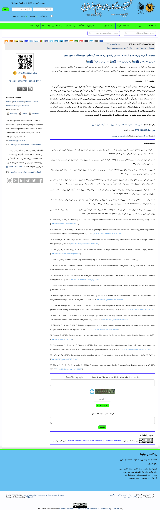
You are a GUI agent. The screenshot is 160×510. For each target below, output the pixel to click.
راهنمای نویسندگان (87, 26)
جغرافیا (145, 472)
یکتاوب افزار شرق (130, 497)
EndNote (20, 101)
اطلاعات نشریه (123, 26)
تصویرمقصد (137, 125)
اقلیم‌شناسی (136, 472)
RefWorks (25, 105)
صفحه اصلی (151, 26)
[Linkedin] (22, 180)
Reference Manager (13, 105)
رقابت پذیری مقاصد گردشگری (108, 125)
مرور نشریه (137, 26)
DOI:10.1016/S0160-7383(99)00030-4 (65, 254)
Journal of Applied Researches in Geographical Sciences (44, 495)
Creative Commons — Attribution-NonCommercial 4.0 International (84, 509)
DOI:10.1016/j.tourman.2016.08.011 (104, 329)
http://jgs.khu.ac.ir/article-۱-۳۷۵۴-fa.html (26, 172)
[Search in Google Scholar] (137, 63)
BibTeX (9, 101)
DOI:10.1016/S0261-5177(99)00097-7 (85, 279)
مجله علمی (138, 469)
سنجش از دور (129, 475)
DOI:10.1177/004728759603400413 (64, 224)
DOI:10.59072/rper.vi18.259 (61, 339)
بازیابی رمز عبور (18, 16)
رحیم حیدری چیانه (124, 62)
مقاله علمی (128, 469)
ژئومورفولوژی (135, 478)
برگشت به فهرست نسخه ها (118, 48)
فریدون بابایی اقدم (147, 62)
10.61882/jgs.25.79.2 (17, 141)
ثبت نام (32, 16)
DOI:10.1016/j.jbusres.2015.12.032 (64, 359)
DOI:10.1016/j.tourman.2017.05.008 (84, 244)
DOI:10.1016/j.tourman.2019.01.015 (107, 234)
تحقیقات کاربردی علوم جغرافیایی (121, 495)
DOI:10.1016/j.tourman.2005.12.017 (115, 319)
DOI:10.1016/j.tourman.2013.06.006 (68, 369)
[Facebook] (40, 180)
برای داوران (70, 26)
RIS (14, 101)
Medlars (28, 101)
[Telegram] (28, 180)
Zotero (24, 114)
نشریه (145, 469)
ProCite (35, 101)
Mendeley (13, 114)
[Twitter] (34, 180)
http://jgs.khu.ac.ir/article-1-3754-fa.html (26, 145)
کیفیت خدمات (127, 125)
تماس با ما (34, 26)
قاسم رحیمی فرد (102, 62)
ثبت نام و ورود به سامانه (52, 26)
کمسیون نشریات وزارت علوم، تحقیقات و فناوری (138, 459)
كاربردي (142, 136)
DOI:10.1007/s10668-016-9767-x (140, 309)
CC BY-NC (115, 509)
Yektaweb (29, 497)
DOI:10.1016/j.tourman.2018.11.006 (109, 299)
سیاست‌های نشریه (106, 26)
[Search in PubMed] (133, 63)
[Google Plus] (15, 180)
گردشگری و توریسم (149, 478)
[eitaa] (9, 180)
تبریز (94, 125)
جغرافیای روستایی (143, 475)
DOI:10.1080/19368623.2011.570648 (136, 349)
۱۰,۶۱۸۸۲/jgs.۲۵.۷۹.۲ (14, 166)
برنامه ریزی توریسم (119, 136)
